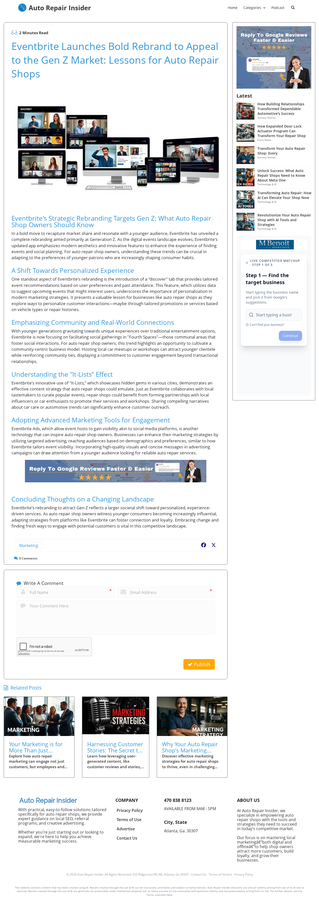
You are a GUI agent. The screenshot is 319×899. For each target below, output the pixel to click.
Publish (201, 664)
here (169, 895)
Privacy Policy (243, 874)
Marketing (28, 545)
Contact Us (198, 874)
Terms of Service (220, 874)
